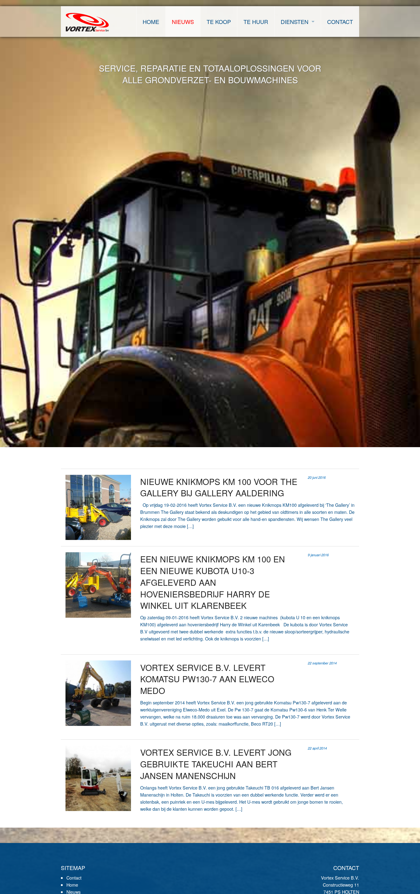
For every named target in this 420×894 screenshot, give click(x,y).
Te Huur (256, 22)
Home (151, 22)
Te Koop (219, 22)
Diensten (294, 22)
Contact (340, 22)
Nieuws (183, 22)
